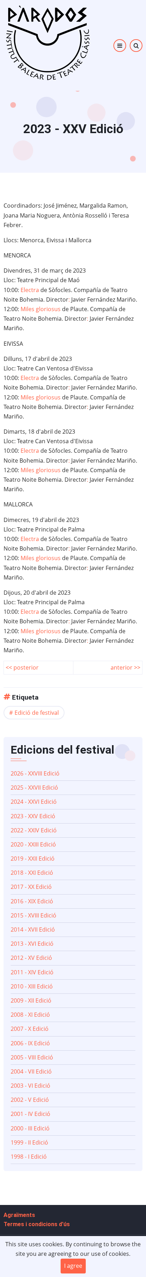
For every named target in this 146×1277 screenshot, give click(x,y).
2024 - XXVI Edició (34, 802)
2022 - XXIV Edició (34, 830)
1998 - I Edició (29, 1156)
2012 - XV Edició (31, 958)
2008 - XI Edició (30, 1014)
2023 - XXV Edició (33, 816)
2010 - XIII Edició (32, 986)
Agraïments (19, 1215)
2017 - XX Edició (31, 887)
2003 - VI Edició (30, 1085)
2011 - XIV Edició (32, 972)
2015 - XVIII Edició (33, 915)
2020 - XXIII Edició (33, 844)
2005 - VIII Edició (32, 1057)
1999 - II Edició (29, 1142)
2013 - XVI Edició (32, 944)
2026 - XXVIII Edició (35, 773)
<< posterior (22, 667)
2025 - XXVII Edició (34, 787)
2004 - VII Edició (31, 1071)
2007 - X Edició (30, 1029)
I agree (73, 1266)
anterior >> (125, 667)
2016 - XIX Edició (32, 901)
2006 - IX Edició (30, 1043)
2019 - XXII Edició (33, 858)
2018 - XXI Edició (32, 873)
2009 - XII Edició (31, 1000)
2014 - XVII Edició (33, 929)
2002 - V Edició (30, 1100)
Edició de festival (37, 713)
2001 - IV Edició (30, 1114)
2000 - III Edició (30, 1128)
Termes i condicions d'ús (37, 1224)
